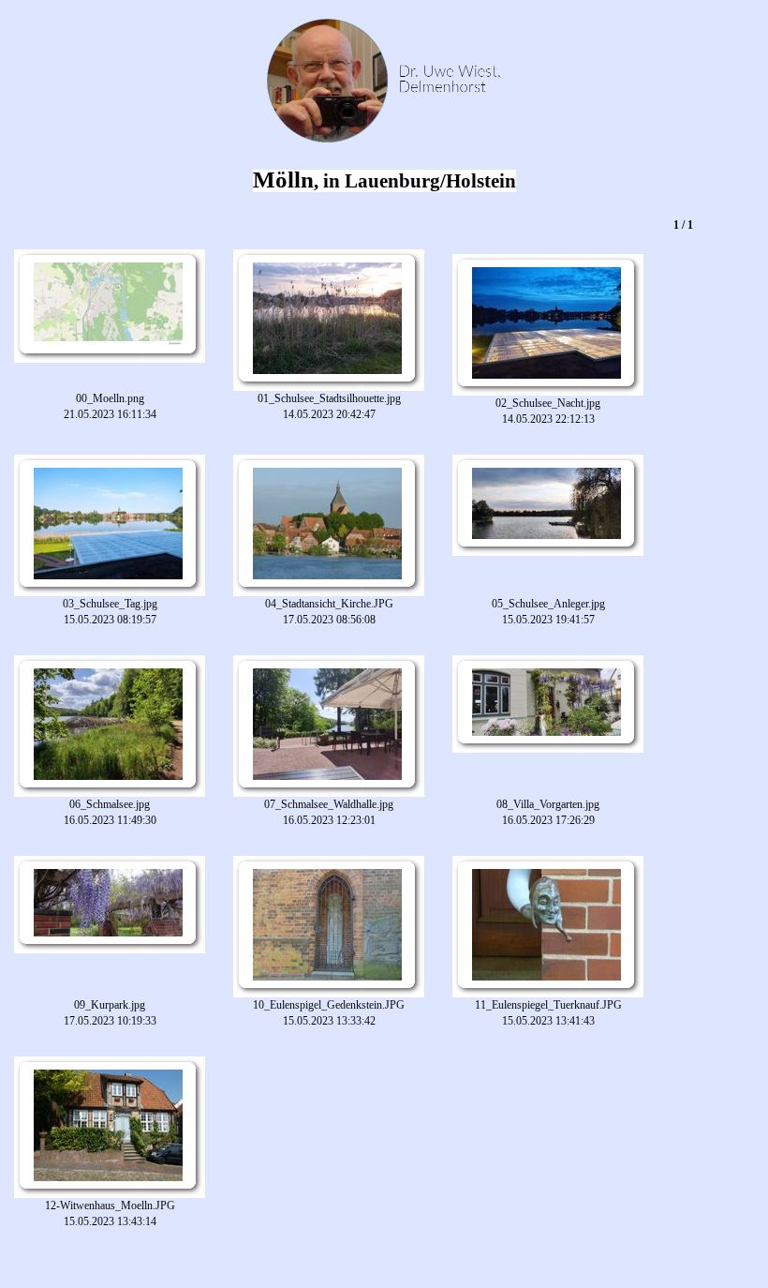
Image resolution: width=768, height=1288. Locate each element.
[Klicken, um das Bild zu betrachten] (108, 304)
